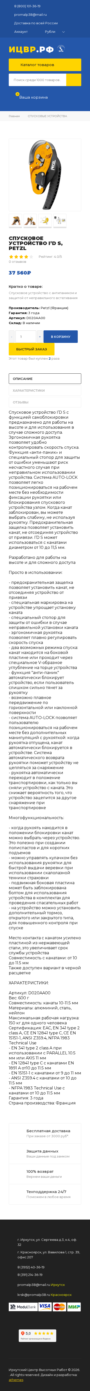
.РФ (33, 49)
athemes (16, 1380)
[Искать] (73, 80)
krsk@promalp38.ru (34, 1295)
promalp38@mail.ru (30, 15)
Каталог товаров (37, 64)
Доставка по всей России (36, 23)
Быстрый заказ (31, 349)
